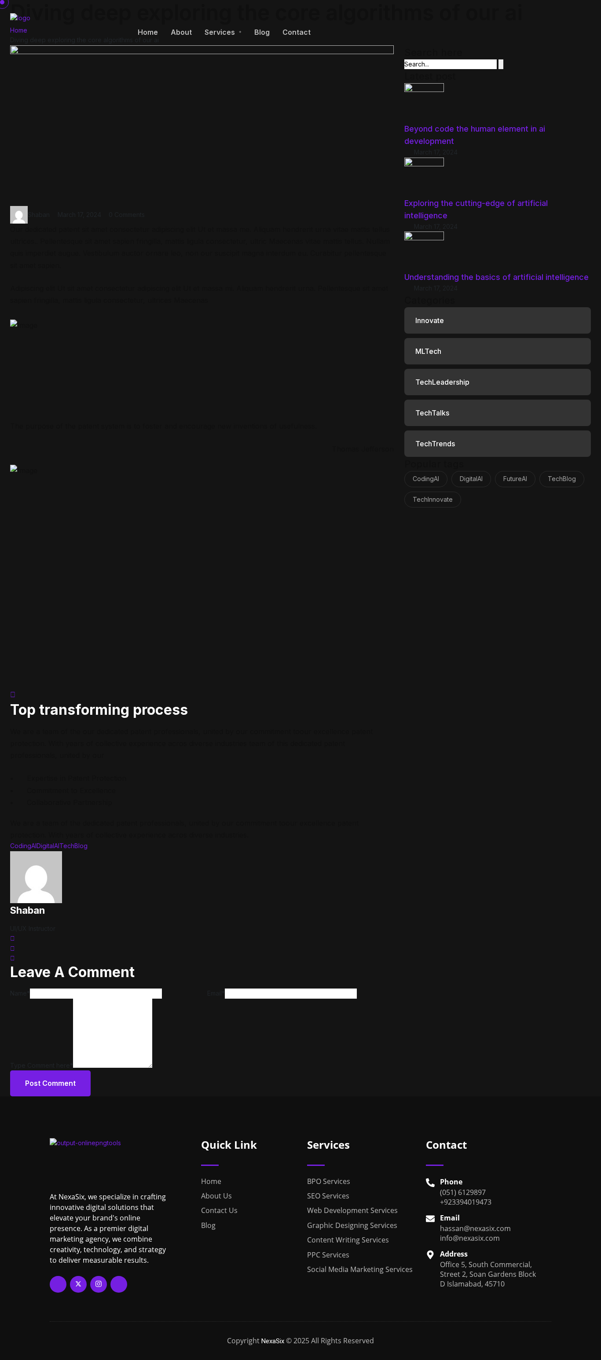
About (181, 32)
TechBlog (73, 845)
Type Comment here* (41, 1065)
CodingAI (23, 845)
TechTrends (435, 443)
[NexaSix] (63, 31)
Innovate (429, 320)
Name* (20, 993)
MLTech (428, 351)
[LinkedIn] (118, 1284)
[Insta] (98, 1284)
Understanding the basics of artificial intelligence (496, 277)
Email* (216, 993)
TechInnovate (433, 499)
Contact (296, 32)
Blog (262, 32)
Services (220, 32)
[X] (78, 1284)
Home (148, 32)
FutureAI (515, 478)
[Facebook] (58, 1284)
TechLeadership (442, 382)
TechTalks (432, 412)
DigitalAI (48, 845)
